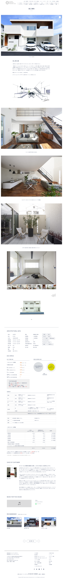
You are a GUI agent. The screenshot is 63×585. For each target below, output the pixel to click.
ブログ (48, 1)
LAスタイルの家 (44, 528)
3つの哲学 (36, 553)
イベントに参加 (37, 559)
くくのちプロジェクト (38, 566)
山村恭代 (14, 334)
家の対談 (54, 1)
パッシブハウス (45, 340)
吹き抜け (44, 336)
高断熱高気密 (52, 338)
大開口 (49, 334)
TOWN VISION (31, 1)
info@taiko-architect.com (13, 560)
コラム (50, 1)
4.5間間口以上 (50, 344)
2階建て (44, 344)
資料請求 (36, 564)
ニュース (41, 1)
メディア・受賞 (51, 556)
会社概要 (57, 1)
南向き (49, 336)
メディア (44, 1)
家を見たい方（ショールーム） (40, 556)
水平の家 (8, 528)
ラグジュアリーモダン (46, 342)
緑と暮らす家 (26, 528)
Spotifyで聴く (39, 503)
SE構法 (44, 334)
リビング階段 (45, 338)
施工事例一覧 (31, 541)
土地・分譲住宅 (26, 1)
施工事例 (31, 9)
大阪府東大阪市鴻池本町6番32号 (16, 556)
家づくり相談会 (36, 1)
